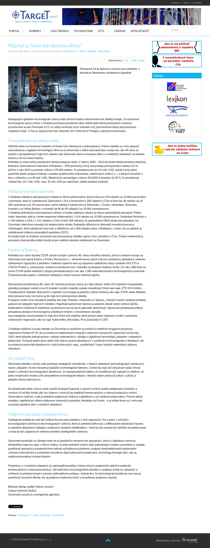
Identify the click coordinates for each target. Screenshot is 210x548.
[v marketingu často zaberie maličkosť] (177, 148)
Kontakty (197, 2)
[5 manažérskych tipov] (177, 60)
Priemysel (68, 51)
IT (76, 51)
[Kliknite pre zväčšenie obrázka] (42, 89)
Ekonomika (104, 51)
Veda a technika (88, 51)
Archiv (186, 2)
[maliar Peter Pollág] (131, 16)
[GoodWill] (34, 14)
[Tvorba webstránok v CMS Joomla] (190, 540)
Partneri (176, 2)
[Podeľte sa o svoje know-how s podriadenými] (177, 47)
